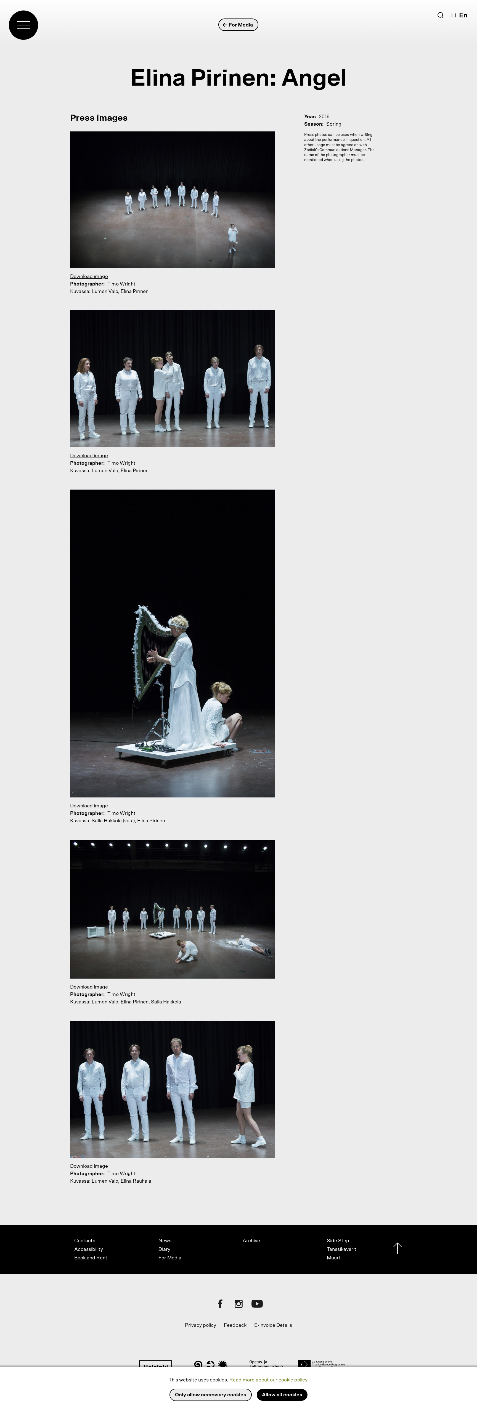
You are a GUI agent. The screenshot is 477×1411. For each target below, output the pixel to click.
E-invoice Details (273, 1325)
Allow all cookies (282, 1394)
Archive (251, 1240)
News (164, 1240)
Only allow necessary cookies (210, 1394)
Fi (454, 15)
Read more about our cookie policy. (269, 1380)
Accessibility (88, 1249)
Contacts (84, 1240)
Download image (89, 276)
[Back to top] (397, 1249)
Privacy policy (200, 1325)
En (463, 15)
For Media (241, 25)
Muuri (333, 1258)
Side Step (338, 1240)
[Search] (441, 15)
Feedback (235, 1325)
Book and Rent (90, 1258)
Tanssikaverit (341, 1249)
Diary (164, 1249)
